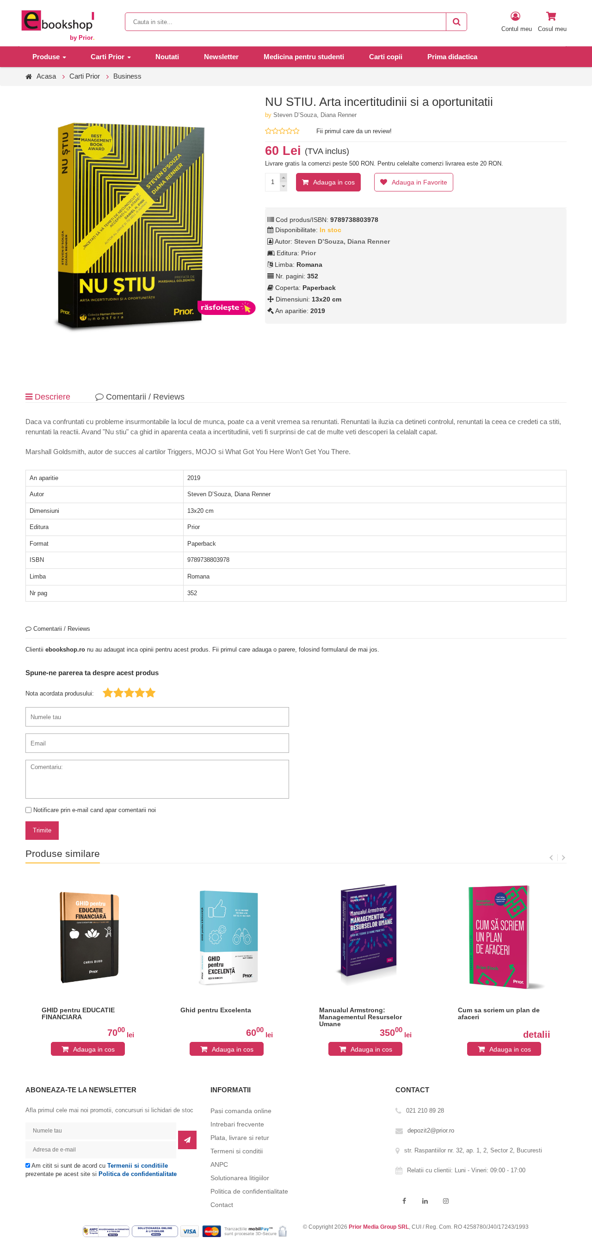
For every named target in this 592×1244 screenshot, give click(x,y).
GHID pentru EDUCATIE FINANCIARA (78, 1014)
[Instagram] (445, 1201)
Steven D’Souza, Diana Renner (315, 114)
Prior (308, 253)
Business (127, 76)
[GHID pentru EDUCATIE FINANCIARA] (87, 937)
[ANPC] (107, 1231)
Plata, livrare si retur (239, 1137)
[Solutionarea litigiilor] (156, 1231)
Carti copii (385, 57)
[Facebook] (404, 1201)
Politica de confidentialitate (138, 1173)
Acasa (46, 76)
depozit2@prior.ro (430, 1130)
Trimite (42, 830)
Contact (221, 1204)
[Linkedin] (424, 1201)
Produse (46, 57)
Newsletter (221, 57)
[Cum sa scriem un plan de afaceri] (504, 937)
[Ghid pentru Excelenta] (226, 937)
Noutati (167, 57)
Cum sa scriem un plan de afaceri (499, 1014)
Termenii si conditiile (137, 1165)
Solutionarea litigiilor (239, 1178)
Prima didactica (452, 57)
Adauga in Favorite (419, 182)
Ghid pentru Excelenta (215, 1010)
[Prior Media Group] (57, 20)
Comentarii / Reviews (144, 396)
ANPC (219, 1164)
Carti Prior (107, 57)
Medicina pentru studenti (304, 57)
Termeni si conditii (236, 1151)
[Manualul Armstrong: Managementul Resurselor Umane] (365, 937)
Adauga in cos (334, 182)
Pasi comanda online (240, 1111)
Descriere (51, 396)
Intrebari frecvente (237, 1124)
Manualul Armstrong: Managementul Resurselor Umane (360, 1017)
